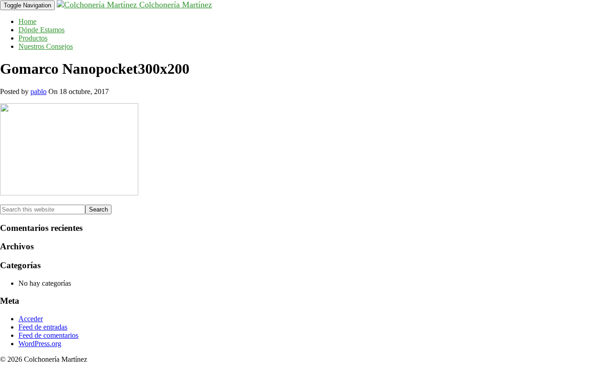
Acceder (30, 319)
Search (98, 209)
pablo (38, 91)
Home (27, 21)
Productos (32, 38)
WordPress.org (39, 343)
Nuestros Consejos (45, 46)
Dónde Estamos (41, 30)
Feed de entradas (42, 327)
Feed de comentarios (48, 335)
